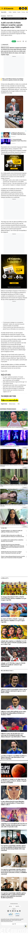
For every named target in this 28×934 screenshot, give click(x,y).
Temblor (10, 12)
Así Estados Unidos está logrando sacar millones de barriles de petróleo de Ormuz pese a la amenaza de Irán (12, 536)
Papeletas (14, 12)
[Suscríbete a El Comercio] (22, 8)
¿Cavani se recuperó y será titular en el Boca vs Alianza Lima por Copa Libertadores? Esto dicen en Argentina (14, 757)
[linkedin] (17, 911)
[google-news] (20, 911)
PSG (18, 403)
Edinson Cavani (12, 403)
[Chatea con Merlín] (20, 8)
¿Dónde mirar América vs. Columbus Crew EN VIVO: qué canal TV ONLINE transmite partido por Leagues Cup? (14, 642)
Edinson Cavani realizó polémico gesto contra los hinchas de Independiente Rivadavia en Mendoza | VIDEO (13, 713)
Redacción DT (5, 44)
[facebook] (8, 911)
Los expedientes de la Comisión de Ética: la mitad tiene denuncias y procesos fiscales (12, 540)
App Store (10, 906)
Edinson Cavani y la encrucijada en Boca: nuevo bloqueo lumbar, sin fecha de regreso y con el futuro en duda (14, 691)
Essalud (18, 12)
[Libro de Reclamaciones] (17, 914)
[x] (10, 911)
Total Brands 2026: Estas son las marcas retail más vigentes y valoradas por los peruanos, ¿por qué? (11, 552)
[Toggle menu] (2, 8)
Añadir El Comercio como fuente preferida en (14, 18)
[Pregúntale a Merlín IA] (25, 926)
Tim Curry (23, 12)
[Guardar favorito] (23, 41)
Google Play (17, 906)
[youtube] (15, 911)
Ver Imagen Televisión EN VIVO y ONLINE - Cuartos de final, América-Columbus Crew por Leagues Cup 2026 (13, 598)
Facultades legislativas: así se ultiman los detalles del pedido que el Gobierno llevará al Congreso (11, 531)
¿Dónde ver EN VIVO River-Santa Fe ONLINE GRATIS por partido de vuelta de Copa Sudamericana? (13, 664)
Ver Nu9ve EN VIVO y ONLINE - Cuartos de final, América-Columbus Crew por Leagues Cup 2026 (13, 620)
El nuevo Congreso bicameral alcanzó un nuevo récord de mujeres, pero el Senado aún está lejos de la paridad (13, 557)
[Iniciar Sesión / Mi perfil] (26, 8)
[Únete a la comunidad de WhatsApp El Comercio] (14, 41)
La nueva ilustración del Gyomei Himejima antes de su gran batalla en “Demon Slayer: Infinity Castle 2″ (12, 803)
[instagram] (13, 911)
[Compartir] (26, 41)
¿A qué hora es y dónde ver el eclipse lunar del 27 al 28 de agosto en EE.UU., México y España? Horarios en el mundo (14, 781)
